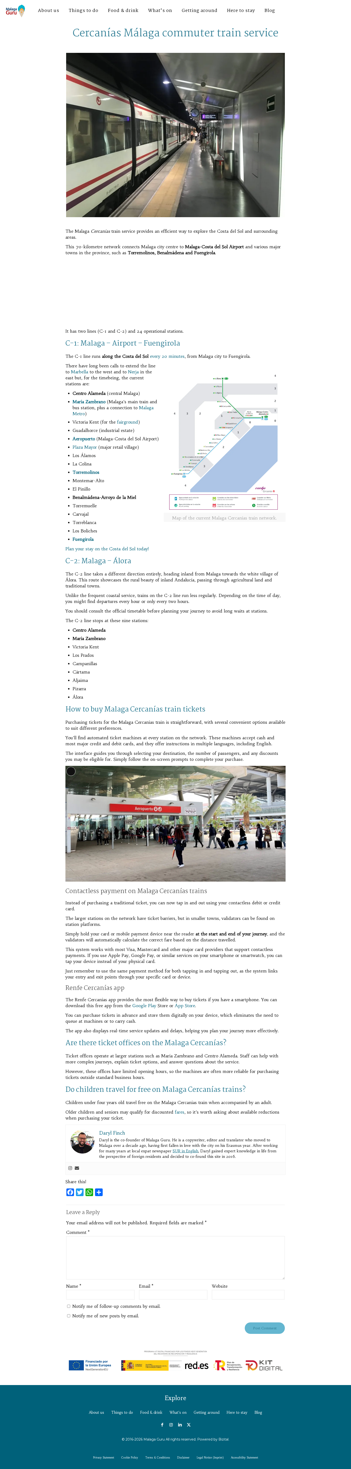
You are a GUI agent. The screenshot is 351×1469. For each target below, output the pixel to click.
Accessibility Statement (244, 1457)
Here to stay (237, 1412)
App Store (185, 1005)
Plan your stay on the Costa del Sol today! (107, 549)
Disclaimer (183, 1457)
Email (146, 1286)
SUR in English (185, 1151)
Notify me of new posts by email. (105, 1316)
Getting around (206, 1412)
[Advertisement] (175, 292)
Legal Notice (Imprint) (210, 1457)
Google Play (144, 1005)
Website (220, 1286)
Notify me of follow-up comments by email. (116, 1306)
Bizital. (223, 1439)
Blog (258, 1412)
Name (73, 1286)
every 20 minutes (167, 356)
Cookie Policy (129, 1457)
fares (179, 1112)
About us (96, 1412)
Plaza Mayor (85, 447)
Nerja (133, 372)
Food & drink (151, 1412)
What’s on (178, 1412)
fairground (127, 422)
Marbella (79, 372)
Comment (78, 1232)
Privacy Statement (103, 1457)
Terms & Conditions (157, 1457)
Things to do (122, 1412)
